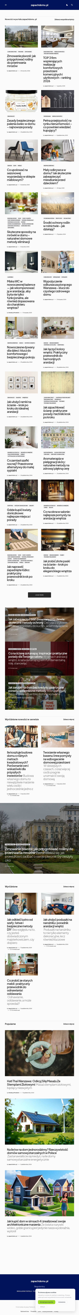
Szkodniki (11, 227)
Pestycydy (59, 218)
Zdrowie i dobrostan (57, 454)
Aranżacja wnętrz (26, 452)
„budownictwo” (49, 397)
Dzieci (21, 343)
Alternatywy (13, 683)
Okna (45, 507)
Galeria (18, 397)
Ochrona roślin (49, 218)
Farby (62, 555)
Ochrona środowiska (28, 615)
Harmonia (61, 344)
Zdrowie (46, 454)
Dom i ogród (27, 218)
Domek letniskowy (27, 220)
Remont (27, 562)
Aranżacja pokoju (13, 452)
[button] (6, 4)
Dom (14, 165)
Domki (23, 222)
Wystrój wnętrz (30, 343)
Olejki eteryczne (59, 452)
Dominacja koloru (14, 222)
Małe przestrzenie (13, 454)
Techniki (61, 401)
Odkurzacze (48, 277)
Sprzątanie (56, 277)
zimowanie (28, 51)
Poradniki (33, 1311)
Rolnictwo (67, 218)
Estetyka (10, 505)
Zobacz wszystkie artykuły (64, 19)
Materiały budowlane (51, 401)
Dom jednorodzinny (14, 220)
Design (10, 165)
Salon (51, 507)
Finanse (20, 683)
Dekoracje (11, 116)
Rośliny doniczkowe (21, 505)
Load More (39, 595)
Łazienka (10, 277)
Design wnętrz (54, 343)
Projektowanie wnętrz (51, 53)
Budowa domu (12, 218)
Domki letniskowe (27, 224)
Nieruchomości (59, 51)
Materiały (58, 399)
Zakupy (31, 505)
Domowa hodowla (14, 225)
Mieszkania (47, 116)
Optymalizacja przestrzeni (16, 456)
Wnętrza (25, 397)
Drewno (11, 615)
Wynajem (64, 277)
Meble (20, 165)
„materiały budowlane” (63, 397)
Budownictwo (48, 51)
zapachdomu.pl (39, 4)
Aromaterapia (48, 452)
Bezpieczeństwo (49, 165)
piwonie (20, 51)
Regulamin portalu (24, 1291)
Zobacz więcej (68, 719)
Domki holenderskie (14, 224)
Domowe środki (13, 562)
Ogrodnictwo (12, 51)
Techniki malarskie (50, 403)
